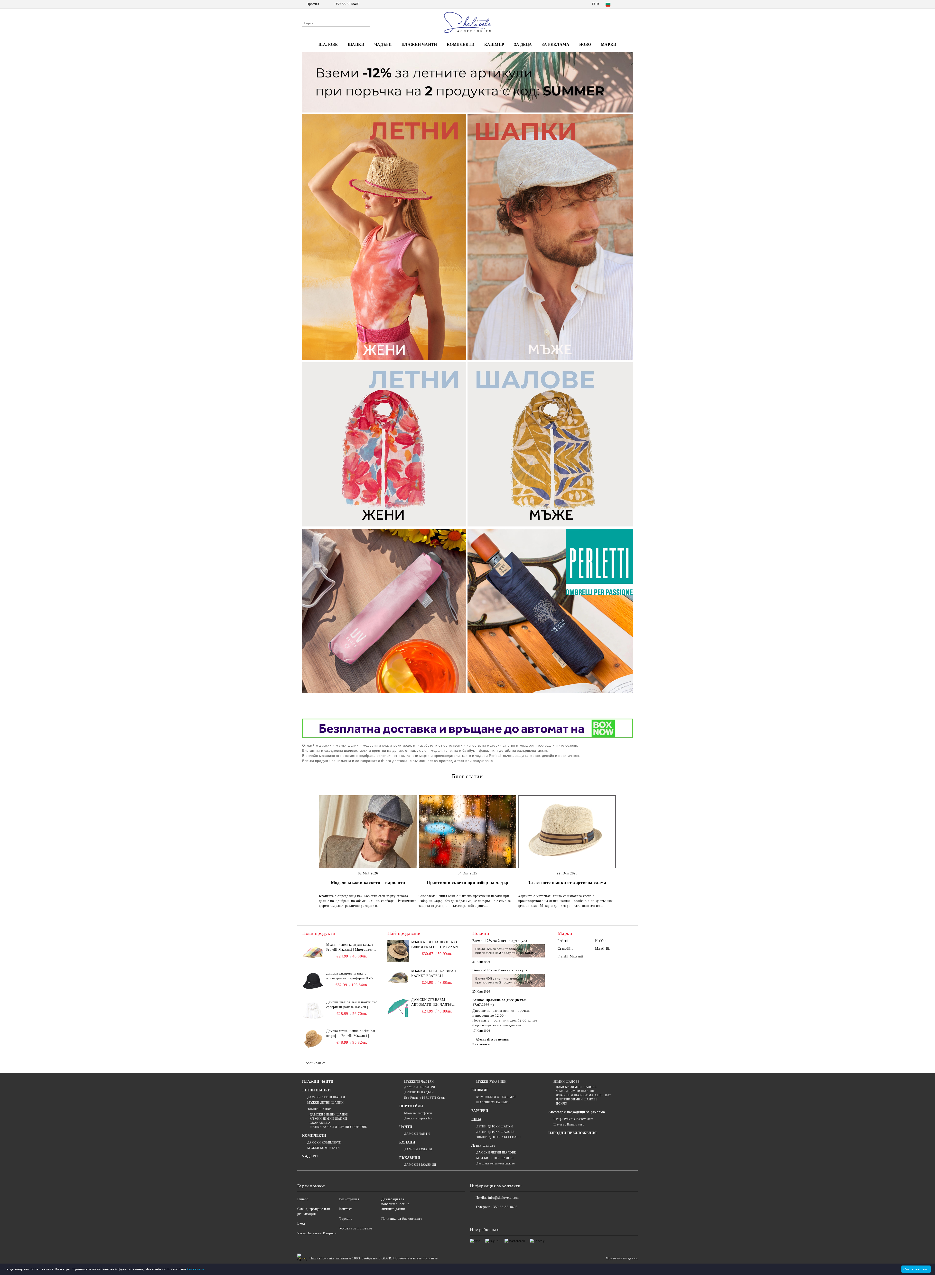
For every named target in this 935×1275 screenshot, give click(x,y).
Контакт (345, 1209)
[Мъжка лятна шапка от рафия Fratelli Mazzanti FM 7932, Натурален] (398, 951)
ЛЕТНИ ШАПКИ (316, 1090)
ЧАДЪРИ (383, 44)
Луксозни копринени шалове (495, 1163)
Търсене (345, 1218)
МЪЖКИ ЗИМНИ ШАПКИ (328, 1118)
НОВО (585, 44)
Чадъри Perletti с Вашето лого (573, 1119)
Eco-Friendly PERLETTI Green (424, 1097)
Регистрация (349, 1199)
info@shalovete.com (503, 1198)
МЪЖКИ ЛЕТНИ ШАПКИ (325, 1102)
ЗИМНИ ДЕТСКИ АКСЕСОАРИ (498, 1137)
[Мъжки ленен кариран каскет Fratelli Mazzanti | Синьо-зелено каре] (398, 980)
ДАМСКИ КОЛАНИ (418, 1149)
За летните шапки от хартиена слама (567, 882)
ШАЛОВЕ (328, 44)
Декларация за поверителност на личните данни (395, 1204)
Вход (301, 1223)
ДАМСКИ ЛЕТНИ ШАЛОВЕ (496, 1152)
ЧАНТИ (405, 1127)
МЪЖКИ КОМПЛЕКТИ (323, 1148)
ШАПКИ (356, 44)
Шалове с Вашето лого (568, 1124)
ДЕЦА (476, 1119)
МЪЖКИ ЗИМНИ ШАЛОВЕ (575, 1091)
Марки (609, 44)
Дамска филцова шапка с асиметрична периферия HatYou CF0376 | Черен (351, 976)
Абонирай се (316, 1063)
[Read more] (508, 951)
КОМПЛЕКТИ (461, 44)
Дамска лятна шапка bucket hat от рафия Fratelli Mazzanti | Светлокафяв (350, 1033)
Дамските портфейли (418, 1118)
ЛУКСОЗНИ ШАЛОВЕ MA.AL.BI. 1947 (583, 1095)
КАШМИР (494, 44)
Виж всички (481, 1044)
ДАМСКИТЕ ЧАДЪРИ (419, 1087)
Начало (302, 1199)
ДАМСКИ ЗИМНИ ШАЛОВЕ (576, 1087)
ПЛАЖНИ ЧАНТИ (419, 44)
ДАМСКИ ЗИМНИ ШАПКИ (329, 1114)
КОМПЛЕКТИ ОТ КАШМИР (496, 1097)
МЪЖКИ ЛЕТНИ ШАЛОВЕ (495, 1158)
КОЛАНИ (407, 1142)
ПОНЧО (561, 1103)
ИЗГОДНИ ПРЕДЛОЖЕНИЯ (572, 1133)
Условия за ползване (355, 1228)
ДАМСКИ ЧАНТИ (417, 1133)
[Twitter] (630, 4)
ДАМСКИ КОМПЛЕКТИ (324, 1142)
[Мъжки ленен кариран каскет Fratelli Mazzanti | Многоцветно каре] (313, 953)
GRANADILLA (320, 1123)
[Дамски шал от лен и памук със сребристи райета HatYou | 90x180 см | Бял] (313, 1011)
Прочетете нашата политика (415, 1258)
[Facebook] (623, 4)
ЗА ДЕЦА (523, 44)
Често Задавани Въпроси (317, 1233)
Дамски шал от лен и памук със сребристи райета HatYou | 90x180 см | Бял (351, 1005)
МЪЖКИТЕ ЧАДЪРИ (419, 1081)
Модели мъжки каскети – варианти (368, 882)
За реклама (556, 44)
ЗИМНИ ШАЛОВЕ (566, 1081)
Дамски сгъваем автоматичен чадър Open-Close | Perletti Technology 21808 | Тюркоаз (432, 1002)
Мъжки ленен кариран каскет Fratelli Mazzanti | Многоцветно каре (351, 947)
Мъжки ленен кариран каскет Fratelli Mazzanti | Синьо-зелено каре (436, 973)
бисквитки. (196, 1269)
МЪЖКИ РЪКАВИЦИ (491, 1081)
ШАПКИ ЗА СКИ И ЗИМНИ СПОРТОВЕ (338, 1127)
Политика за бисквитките (401, 1218)
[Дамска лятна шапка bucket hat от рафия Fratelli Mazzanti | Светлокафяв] (313, 1039)
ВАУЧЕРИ (479, 1111)
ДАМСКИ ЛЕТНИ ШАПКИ (326, 1097)
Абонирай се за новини (492, 1039)
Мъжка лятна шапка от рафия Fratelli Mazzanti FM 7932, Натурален (436, 945)
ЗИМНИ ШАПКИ (319, 1109)
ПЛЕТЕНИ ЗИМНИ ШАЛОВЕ (576, 1099)
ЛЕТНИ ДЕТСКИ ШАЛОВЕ (495, 1132)
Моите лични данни (622, 1258)
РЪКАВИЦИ (409, 1158)
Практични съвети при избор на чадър (467, 882)
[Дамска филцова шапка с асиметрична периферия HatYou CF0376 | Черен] (313, 982)
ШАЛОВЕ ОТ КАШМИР (493, 1102)
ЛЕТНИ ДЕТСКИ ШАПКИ (494, 1126)
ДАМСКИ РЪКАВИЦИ (420, 1164)
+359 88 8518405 (346, 4)
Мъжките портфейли (418, 1113)
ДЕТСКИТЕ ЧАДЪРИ (419, 1092)
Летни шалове (483, 1145)
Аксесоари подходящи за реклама (576, 1112)
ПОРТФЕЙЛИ (411, 1106)
